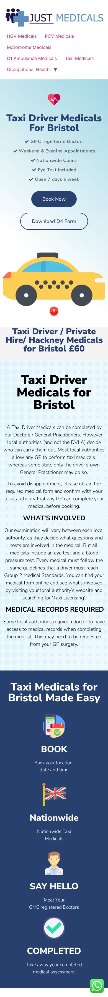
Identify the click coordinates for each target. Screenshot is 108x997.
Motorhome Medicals (29, 47)
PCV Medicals (59, 36)
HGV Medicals (22, 36)
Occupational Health (28, 69)
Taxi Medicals (79, 58)
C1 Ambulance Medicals (32, 58)
